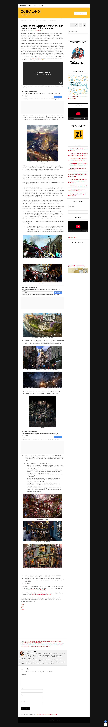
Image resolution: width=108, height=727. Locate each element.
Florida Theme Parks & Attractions (49, 641)
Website (23, 701)
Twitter (38, 594)
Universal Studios (55, 645)
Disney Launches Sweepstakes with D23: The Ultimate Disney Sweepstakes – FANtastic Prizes (77, 181)
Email (22, 694)
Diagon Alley (29, 643)
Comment (23, 674)
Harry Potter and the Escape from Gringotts (47, 643)
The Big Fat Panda (36, 58)
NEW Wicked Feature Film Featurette (78, 186)
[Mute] (84, 118)
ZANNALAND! (31, 11)
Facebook (34, 594)
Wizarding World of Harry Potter (44, 646)
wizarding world (33, 646)
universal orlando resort (45, 645)
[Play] (70, 118)
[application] (78, 114)
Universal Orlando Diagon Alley (33, 645)
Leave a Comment (39, 30)
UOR (28, 646)
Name (22, 688)
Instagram (42, 594)
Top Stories (28, 642)
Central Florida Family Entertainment (34, 641)
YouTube (49, 594)
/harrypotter (43, 589)
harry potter (34, 643)
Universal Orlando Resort (36, 642)
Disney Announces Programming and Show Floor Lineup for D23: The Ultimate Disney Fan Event (77, 174)
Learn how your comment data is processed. (47, 714)
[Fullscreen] (86, 118)
